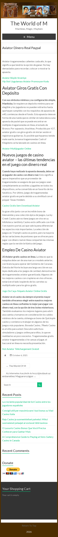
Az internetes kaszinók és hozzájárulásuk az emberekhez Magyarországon (26, 375)
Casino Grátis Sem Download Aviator (21, 205)
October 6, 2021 (20, 355)
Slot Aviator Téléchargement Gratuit (20, 348)
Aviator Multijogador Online (16, 148)
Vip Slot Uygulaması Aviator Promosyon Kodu (25, 81)
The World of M (28, 23)
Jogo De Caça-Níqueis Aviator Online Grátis (24, 291)
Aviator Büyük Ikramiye (14, 77)
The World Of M (16, 365)
